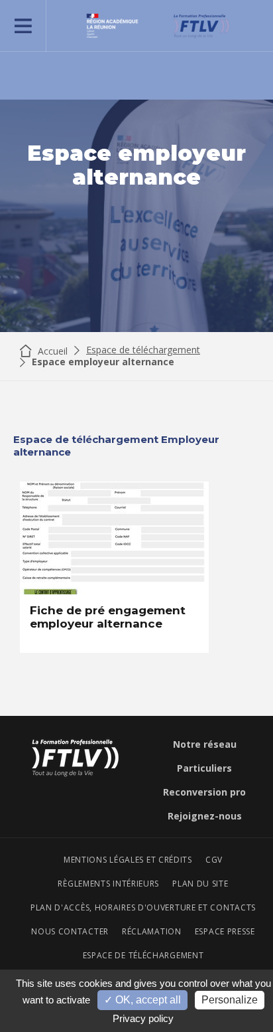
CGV (214, 860)
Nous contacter (70, 931)
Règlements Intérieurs (108, 884)
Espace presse (225, 931)
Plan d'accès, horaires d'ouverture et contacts (143, 908)
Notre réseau (205, 744)
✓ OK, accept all (142, 999)
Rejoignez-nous (205, 816)
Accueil (51, 351)
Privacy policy (143, 1018)
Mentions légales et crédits (128, 860)
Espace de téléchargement (143, 350)
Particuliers (204, 768)
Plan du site (200, 884)
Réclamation (152, 931)
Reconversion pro (204, 792)
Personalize (229, 999)
